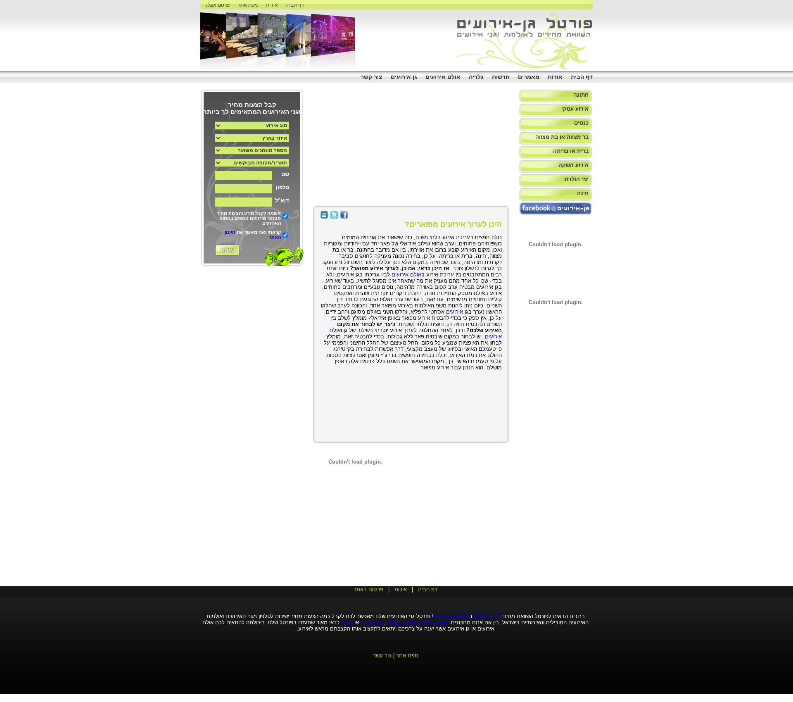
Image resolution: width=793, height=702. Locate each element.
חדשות (501, 77)
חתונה (581, 95)
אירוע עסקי (575, 109)
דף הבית (295, 5)
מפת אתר (248, 5)
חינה (583, 193)
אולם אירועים (443, 77)
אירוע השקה (573, 165)
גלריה (476, 77)
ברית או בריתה (571, 151)
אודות (272, 5)
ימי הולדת (577, 179)
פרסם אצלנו (217, 5)
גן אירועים (404, 77)
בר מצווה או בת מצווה (562, 137)
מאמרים (528, 77)
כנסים (581, 123)
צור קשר (371, 77)
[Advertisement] (768, 124)
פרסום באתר (368, 589)
